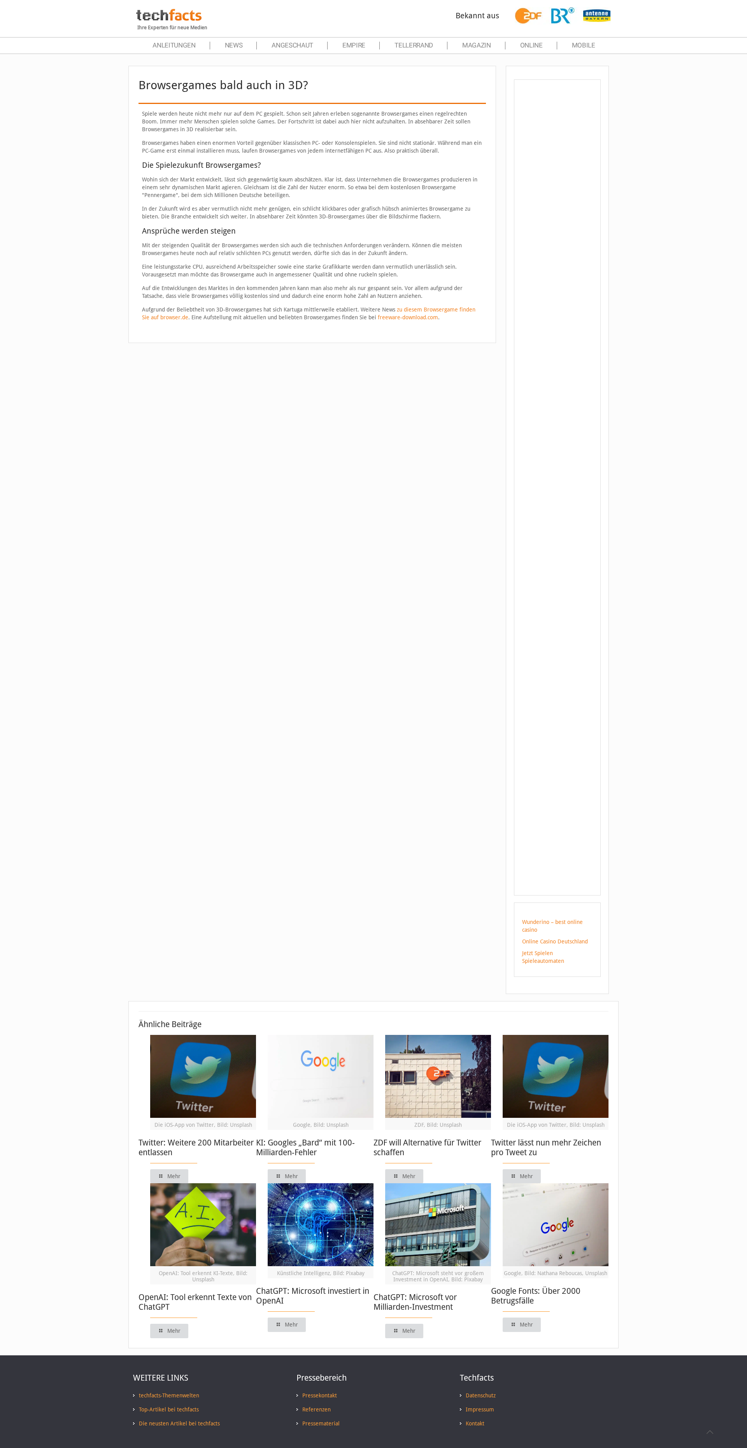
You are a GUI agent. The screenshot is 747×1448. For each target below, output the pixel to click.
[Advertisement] (557, 225)
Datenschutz (481, 1395)
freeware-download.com (408, 317)
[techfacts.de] (169, 19)
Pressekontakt (319, 1395)
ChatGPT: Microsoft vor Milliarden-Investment (415, 1302)
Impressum (480, 1409)
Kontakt (475, 1423)
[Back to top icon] (709, 1432)
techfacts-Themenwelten (169, 1395)
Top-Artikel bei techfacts (169, 1409)
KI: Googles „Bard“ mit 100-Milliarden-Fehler (305, 1147)
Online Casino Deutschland (555, 941)
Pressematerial (321, 1423)
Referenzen (316, 1409)
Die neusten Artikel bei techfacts (179, 1423)
